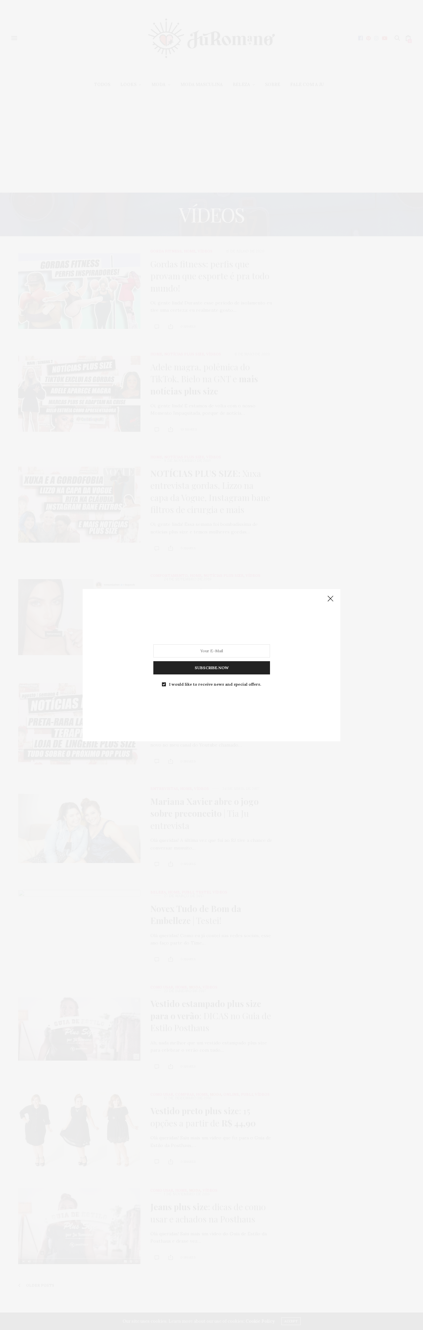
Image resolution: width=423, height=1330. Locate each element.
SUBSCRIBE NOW (212, 667)
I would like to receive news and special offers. (215, 684)
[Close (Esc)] (330, 599)
